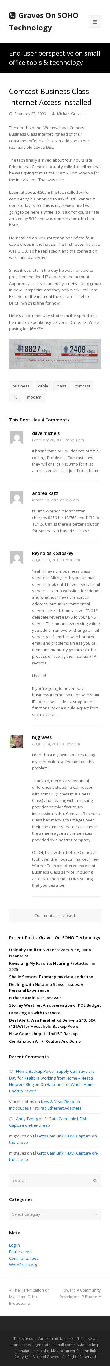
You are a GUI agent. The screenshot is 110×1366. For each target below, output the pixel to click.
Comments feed (24, 1258)
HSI (16, 397)
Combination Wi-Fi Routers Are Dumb (45, 1041)
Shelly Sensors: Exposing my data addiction (51, 976)
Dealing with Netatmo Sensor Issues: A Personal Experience (46, 987)
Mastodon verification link (73, 1350)
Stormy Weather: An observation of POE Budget (55, 1005)
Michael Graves (70, 113)
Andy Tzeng (27, 1118)
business (21, 386)
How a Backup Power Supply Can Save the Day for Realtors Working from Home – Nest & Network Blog (52, 1077)
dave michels (46, 433)
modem (34, 397)
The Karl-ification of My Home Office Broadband (29, 1296)
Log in (14, 1245)
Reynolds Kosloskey (53, 553)
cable (43, 386)
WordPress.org (23, 1264)
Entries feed (20, 1251)
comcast (82, 386)
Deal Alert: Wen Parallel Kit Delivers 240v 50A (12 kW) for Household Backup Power (52, 1023)
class (61, 386)
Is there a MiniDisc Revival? (35, 998)
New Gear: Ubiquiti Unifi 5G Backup (43, 1033)
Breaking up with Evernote (35, 1013)
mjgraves (42, 737)
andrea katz (45, 493)
